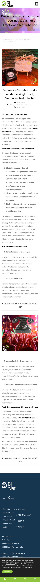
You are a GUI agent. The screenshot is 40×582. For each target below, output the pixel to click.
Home (3, 36)
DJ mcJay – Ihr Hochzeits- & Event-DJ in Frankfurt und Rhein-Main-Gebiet (9, 518)
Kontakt (21, 526)
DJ (17, 105)
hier (30, 568)
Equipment (22, 105)
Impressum (22, 509)
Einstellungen (10, 564)
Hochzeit (29, 105)
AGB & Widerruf (24, 515)
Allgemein (13, 105)
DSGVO (21, 521)
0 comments (21, 102)
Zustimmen (7, 572)
